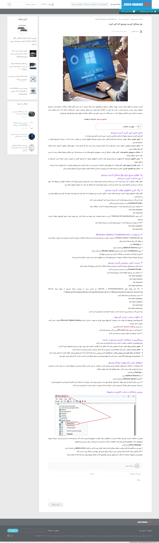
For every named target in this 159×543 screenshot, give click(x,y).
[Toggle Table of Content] (137, 126)
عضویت (12, 530)
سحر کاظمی (135, 31)
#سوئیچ (94, 4)
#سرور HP (87, 4)
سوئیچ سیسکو (102, 119)
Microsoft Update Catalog (125, 326)
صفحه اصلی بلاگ (126, 11)
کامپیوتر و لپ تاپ (123, 19)
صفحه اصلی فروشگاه (146, 11)
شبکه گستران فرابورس (136, 19)
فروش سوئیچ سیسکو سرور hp (136, 4)
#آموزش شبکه (102, 4)
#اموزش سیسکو (77, 4)
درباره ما (149, 530)
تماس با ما (142, 530)
